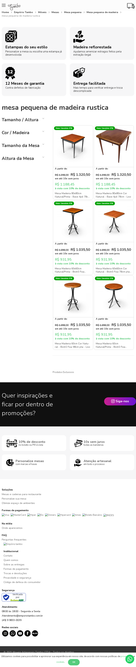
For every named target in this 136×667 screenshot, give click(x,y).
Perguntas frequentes (14, 539)
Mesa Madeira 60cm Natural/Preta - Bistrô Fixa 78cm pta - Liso (110, 347)
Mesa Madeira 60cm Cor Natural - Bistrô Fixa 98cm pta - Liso (72, 345)
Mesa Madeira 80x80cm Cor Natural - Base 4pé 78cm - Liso (113, 195)
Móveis (42, 12)
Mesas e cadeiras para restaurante (21, 494)
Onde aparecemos (12, 528)
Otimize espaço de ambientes (18, 503)
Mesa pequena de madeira (103, 12)
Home (6, 12)
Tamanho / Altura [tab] (20, 120)
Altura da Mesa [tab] (18, 158)
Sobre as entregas (14, 564)
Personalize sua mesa (14, 498)
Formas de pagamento (16, 569)
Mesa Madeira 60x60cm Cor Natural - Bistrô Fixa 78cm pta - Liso (113, 272)
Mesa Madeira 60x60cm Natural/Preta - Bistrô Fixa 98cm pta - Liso (69, 272)
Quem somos (11, 560)
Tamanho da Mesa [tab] (20, 146)
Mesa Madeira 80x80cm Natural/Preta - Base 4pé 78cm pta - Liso (72, 197)
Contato (8, 555)
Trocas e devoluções (15, 573)
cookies (60, 662)
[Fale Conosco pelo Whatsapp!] (130, 658)
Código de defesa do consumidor (22, 582)
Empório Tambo (24, 12)
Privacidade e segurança (17, 577)
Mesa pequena (73, 12)
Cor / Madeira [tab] (15, 133)
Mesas (56, 12)
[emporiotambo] (13, 544)
